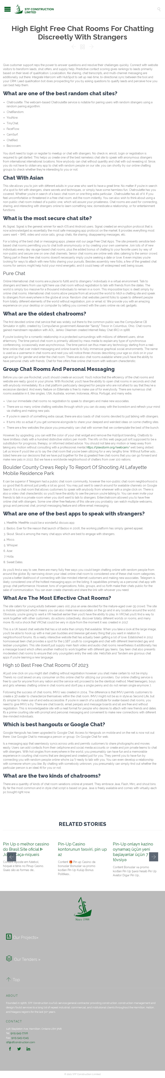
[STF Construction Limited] (85, 9)
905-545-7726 (19, 1033)
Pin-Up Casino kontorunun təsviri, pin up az (82, 849)
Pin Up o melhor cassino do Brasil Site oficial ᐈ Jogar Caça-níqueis (26, 849)
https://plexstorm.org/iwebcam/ (108, 447)
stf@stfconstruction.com (20, 1042)
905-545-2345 (20, 1037)
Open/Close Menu (7, 9)
